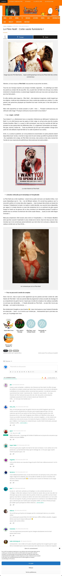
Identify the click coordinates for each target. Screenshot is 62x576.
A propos (3, 1)
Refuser (31, 567)
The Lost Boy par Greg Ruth (48, 353)
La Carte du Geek (38, 1)
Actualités (5, 32)
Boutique (26, 22)
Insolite (11, 22)
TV (22, 18)
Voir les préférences (31, 572)
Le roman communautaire (15, 1)
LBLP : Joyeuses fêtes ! (12, 353)
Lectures (35, 18)
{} (30, 371)
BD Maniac (28, 1)
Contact (3, 4)
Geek (48, 18)
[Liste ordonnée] (20, 372)
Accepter (31, 563)
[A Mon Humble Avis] (30, 11)
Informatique (56, 18)
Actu (10, 18)
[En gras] (11, 372)
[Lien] (29, 372)
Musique (28, 18)
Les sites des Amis (49, 1)
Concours (19, 22)
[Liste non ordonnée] (22, 372)
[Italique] (13, 372)
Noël (10, 350)
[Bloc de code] (26, 372)
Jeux (4, 22)
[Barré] (17, 372)
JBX (19, 433)
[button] (59, 548)
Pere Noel (16, 350)
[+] (33, 371)
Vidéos (42, 18)
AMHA (4, 18)
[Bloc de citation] (24, 372)
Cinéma (17, 18)
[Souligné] (15, 372)
